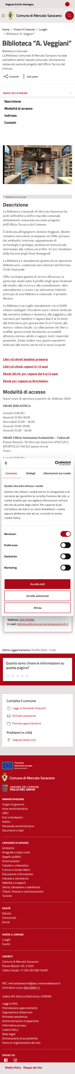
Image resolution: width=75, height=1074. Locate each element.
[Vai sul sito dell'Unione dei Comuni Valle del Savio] (20, 788)
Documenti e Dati (13, 830)
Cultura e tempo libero (16, 869)
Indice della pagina (15, 93)
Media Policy (13, 1067)
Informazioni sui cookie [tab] (57, 473)
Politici (6, 821)
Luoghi (6, 939)
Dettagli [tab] (31, 473)
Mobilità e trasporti (14, 883)
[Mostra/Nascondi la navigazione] (3, 15)
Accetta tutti (37, 584)
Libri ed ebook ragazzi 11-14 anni (25, 366)
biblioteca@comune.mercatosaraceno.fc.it (42, 624)
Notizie (6, 913)
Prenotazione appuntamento (20, 1008)
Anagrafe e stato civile (16, 852)
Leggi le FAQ (9, 1003)
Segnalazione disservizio (17, 1012)
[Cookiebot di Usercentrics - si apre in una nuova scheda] (55, 463)
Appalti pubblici (11, 856)
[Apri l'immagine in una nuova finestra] (37, 165)
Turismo (7, 896)
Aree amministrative (15, 808)
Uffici (5, 813)
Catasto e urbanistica (15, 865)
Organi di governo (13, 804)
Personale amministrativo (18, 826)
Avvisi (6, 922)
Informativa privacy (14, 1025)
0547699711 (32, 987)
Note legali (8, 1034)
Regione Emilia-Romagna (19, 4)
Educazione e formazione (17, 874)
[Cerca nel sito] (69, 15)
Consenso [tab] (11, 473)
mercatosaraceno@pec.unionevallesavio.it (34, 983)
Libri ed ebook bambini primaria (25, 359)
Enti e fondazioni (12, 817)
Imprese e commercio (15, 878)
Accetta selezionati (37, 596)
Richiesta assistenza (14, 1016)
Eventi (6, 944)
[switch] (65, 545)
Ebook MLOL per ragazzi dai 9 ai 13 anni (30, 374)
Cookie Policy (10, 1029)
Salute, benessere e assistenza (21, 887)
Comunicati (9, 917)
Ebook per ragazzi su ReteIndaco (25, 381)
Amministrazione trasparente (20, 1021)
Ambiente (8, 848)
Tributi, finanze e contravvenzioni (23, 891)
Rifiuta (38, 608)
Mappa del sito (32, 1067)
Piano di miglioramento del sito (21, 1042)
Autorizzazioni (11, 861)
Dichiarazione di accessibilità (20, 1038)
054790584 (27, 620)
